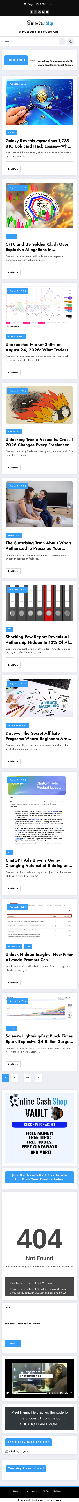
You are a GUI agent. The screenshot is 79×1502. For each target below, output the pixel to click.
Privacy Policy (53, 1499)
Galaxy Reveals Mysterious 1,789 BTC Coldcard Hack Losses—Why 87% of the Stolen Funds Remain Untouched (38, 143)
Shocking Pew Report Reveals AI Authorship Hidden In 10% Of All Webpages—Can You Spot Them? (38, 639)
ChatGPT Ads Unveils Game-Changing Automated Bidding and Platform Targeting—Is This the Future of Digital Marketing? (38, 863)
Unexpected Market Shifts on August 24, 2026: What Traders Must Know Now (37, 347)
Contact (35, 1491)
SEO (9, 629)
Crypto (11, 133)
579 (28, 1078)
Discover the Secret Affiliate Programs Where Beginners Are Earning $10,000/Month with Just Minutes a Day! (38, 736)
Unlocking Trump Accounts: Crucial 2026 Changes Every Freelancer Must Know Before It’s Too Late (39, 442)
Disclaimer (57, 1491)
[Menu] (7, 42)
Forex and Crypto (16, 337)
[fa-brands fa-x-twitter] (35, 12)
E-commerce (14, 946)
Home (15, 1491)
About (25, 1491)
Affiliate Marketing (17, 725)
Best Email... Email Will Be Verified (22, 1323)
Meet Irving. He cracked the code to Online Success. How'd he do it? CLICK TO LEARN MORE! (39, 1418)
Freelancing (13, 432)
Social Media (13, 535)
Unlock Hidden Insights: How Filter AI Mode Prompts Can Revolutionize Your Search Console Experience (39, 957)
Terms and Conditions (30, 1499)
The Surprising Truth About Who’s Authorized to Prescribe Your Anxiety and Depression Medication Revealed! (38, 545)
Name (7, 1307)
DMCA (46, 1491)
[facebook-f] (31, 12)
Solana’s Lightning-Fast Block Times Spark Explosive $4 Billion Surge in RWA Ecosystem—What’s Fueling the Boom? (39, 1038)
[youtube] (47, 12)
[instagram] (43, 12)
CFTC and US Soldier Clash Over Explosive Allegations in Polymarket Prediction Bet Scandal (39, 247)
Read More (13, 169)
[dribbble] (39, 12)
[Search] (62, 41)
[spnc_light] (70, 41)
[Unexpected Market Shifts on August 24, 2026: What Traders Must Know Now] (39, 307)
